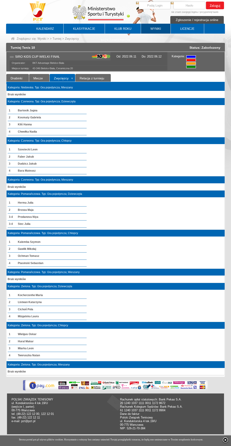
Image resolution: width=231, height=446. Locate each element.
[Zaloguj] (215, 5)
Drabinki (16, 78)
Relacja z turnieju (92, 78)
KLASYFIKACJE (84, 28)
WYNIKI (155, 28)
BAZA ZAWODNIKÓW (115, 40)
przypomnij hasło (209, 12)
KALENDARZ (45, 28)
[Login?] (137, 3)
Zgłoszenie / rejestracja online (197, 20)
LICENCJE (187, 28)
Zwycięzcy (61, 78)
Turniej (57, 38)
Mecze (38, 78)
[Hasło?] (172, 3)
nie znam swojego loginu (184, 12)
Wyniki (41, 38)
